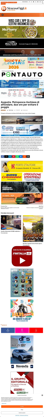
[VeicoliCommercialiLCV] (22, 43)
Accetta (22, 406)
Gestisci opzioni (22, 412)
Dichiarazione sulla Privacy (24, 415)
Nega (22, 409)
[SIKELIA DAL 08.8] (22, 93)
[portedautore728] (22, 166)
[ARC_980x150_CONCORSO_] (22, 22)
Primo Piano (4, 240)
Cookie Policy (17, 415)
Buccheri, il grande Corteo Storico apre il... (11, 243)
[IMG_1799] (22, 176)
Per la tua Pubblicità (12, 2)
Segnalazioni (4, 2)
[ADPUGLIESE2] (22, 198)
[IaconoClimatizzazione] (22, 130)
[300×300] (22, 310)
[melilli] (22, 282)
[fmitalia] (22, 83)
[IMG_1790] (22, 74)
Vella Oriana (11, 110)
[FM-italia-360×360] (22, 256)
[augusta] (22, 63)
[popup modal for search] (41, 15)
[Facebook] (29, 1)
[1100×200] (22, 52)
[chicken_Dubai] (22, 31)
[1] (22, 388)
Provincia (3, 110)
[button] (42, 395)
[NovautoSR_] (22, 352)
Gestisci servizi (4, 403)
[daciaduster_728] (22, 119)
